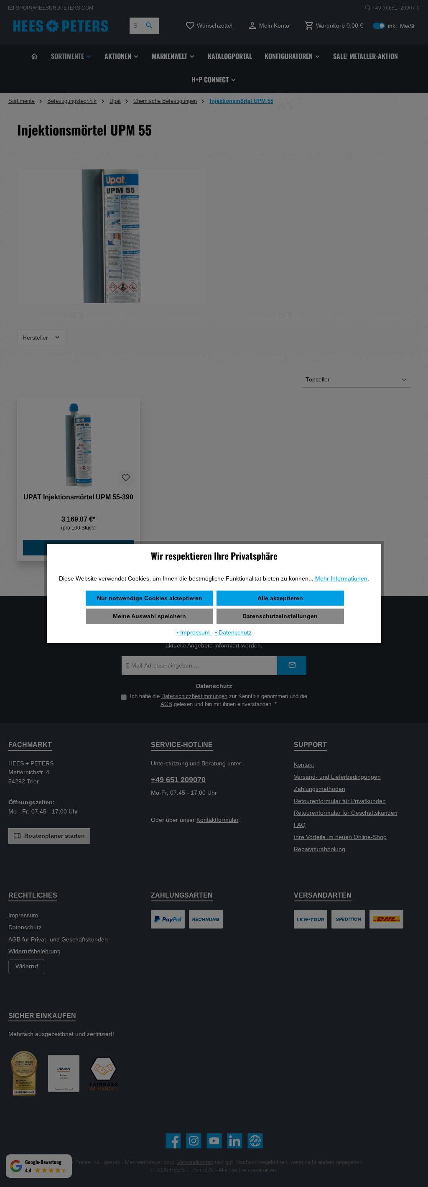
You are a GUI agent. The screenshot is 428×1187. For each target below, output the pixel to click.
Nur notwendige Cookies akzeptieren (149, 598)
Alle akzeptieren (280, 598)
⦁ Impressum (193, 632)
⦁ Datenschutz (233, 632)
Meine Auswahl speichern (149, 616)
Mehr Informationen (341, 578)
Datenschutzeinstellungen (280, 616)
